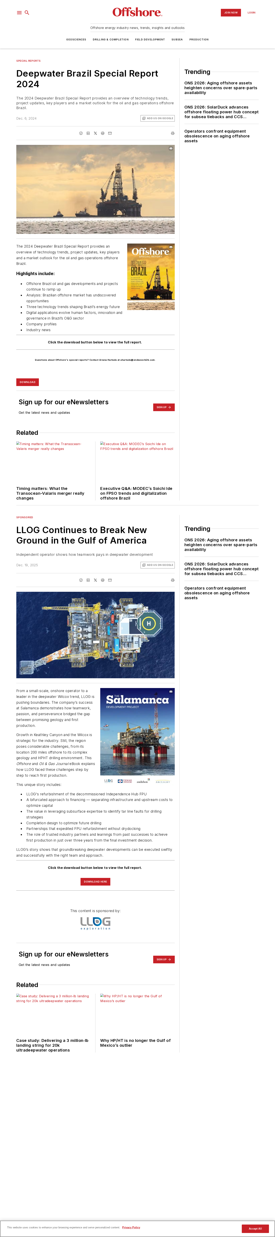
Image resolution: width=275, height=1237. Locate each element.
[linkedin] (88, 133)
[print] (173, 133)
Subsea (177, 39)
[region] (137, 1229)
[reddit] (103, 133)
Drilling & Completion (111, 39)
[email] (110, 133)
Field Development (150, 39)
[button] (19, 13)
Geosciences (76, 39)
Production (199, 39)
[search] (27, 13)
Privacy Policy (131, 1227)
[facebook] (81, 133)
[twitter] (95, 133)
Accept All (255, 1228)
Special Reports (28, 60)
